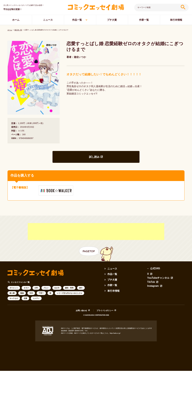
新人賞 (12, 293)
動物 (22, 293)
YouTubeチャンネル (158, 278)
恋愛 (25, 298)
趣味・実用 (69, 288)
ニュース (48, 19)
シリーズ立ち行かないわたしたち (69, 293)
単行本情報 (176, 19)
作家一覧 (144, 19)
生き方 (56, 288)
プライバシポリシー (105, 310)
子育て (41, 293)
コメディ (36, 298)
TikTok (151, 282)
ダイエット (14, 288)
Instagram (153, 286)
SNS (31, 293)
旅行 (80, 288)
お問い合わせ (81, 310)
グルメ (46, 288)
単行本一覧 (18, 30)
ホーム (16, 19)
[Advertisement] (96, 231)
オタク (26, 288)
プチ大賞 (112, 19)
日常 (36, 288)
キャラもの (14, 298)
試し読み (94, 156)
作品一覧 (77, 19)
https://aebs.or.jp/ (115, 333)
